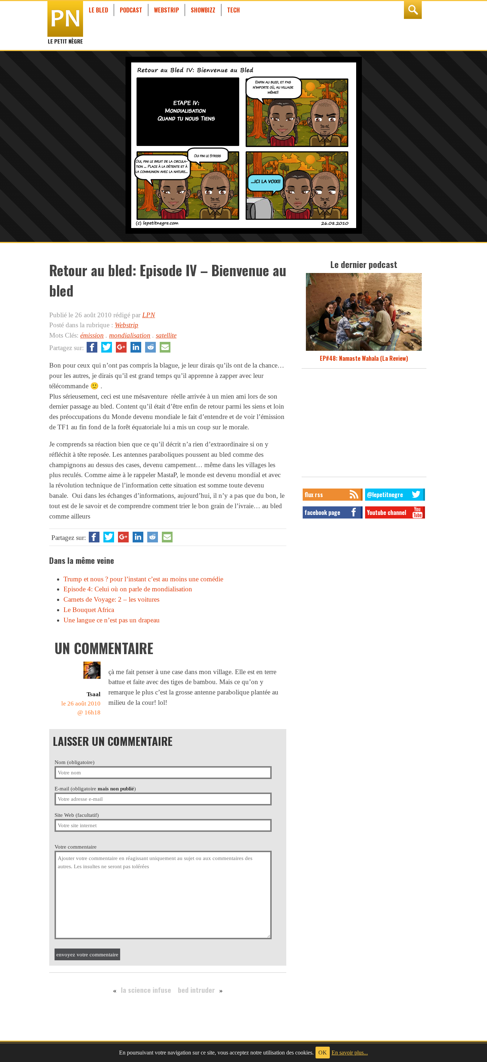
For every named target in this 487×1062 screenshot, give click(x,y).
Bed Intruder (196, 990)
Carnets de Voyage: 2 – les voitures (111, 599)
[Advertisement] (364, 424)
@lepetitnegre (385, 494)
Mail (165, 347)
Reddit (150, 347)
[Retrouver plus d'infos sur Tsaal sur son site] (92, 678)
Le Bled (98, 10)
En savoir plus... (350, 1053)
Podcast (131, 10)
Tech (233, 10)
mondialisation (129, 335)
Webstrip (166, 10)
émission (92, 335)
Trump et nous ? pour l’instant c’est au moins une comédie (143, 579)
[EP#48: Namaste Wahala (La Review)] (364, 349)
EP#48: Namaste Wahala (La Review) (364, 358)
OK (322, 1053)
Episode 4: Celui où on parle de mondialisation (127, 589)
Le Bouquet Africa (88, 609)
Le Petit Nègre (65, 38)
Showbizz (203, 10)
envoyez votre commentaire (87, 954)
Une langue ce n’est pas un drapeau (111, 620)
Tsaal (94, 694)
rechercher (413, 10)
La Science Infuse (146, 990)
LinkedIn (135, 347)
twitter (106, 347)
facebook (92, 347)
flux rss (313, 494)
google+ (121, 347)
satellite (166, 335)
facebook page (322, 512)
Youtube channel (386, 512)
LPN (148, 315)
